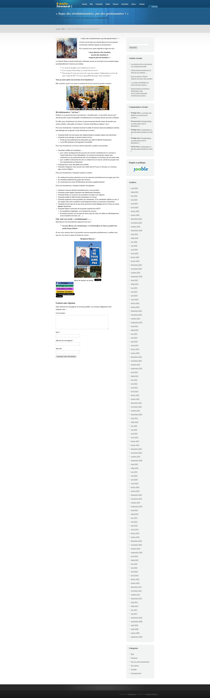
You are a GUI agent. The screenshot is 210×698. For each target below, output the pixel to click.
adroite (68, 18)
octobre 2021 (135, 410)
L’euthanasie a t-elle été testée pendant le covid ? (141, 132)
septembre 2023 (136, 322)
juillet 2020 (134, 468)
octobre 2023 (135, 318)
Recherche (155, 6)
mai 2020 (134, 476)
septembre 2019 (136, 506)
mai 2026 (134, 200)
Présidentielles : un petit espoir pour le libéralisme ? (141, 123)
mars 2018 (134, 575)
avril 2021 (134, 433)
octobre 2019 (135, 502)
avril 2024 (134, 295)
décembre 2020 (136, 449)
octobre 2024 (135, 272)
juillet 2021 (134, 422)
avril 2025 (134, 249)
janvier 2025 (135, 261)
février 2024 (135, 303)
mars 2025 (134, 253)
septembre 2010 (136, 617)
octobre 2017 (135, 594)
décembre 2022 (136, 357)
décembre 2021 (136, 403)
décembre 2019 (136, 495)
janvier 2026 (135, 215)
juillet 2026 (134, 192)
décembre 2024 (136, 265)
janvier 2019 (135, 537)
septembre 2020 (136, 460)
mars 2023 (134, 345)
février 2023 (135, 349)
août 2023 (134, 326)
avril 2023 (134, 341)
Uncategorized (136, 673)
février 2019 (135, 533)
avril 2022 (134, 387)
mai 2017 (134, 614)
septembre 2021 (136, 414)
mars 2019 (134, 529)
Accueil (84, 4)
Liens (133, 4)
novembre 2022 (136, 361)
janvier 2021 (135, 445)
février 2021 (135, 441)
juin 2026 (134, 196)
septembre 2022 (136, 368)
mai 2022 (134, 384)
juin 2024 (134, 288)
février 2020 (135, 487)
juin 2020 (134, 472)
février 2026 (135, 211)
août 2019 (134, 510)
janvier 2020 (135, 491)
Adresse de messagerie (64, 340)
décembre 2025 (136, 219)
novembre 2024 (136, 269)
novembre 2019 (136, 499)
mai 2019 (134, 522)
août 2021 (134, 418)
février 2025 (135, 257)
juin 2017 (134, 610)
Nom (58, 332)
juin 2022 (134, 380)
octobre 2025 (135, 226)
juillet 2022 (134, 376)
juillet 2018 (134, 560)
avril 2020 (134, 479)
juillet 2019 (134, 514)
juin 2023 (134, 334)
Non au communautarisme (140, 662)
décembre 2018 (136, 541)
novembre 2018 (136, 545)
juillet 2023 (134, 330)
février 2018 (135, 579)
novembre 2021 (136, 407)
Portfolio (134, 669)
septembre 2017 (136, 598)
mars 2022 (134, 391)
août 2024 (134, 280)
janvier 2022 (135, 399)
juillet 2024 (134, 284)
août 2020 (134, 464)
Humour (115, 4)
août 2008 (134, 625)
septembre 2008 (136, 621)
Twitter (107, 4)
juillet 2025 (134, 238)
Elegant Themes (152, 694)
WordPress (132, 694)
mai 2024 (134, 292)
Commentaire (60, 313)
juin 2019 (134, 518)
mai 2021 (134, 430)
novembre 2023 (136, 315)
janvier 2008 (135, 633)
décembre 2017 (136, 587)
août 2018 (134, 556)
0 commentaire (101, 18)
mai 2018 (134, 568)
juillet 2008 (134, 629)
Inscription (124, 4)
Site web (59, 348)
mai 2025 (134, 246)
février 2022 (135, 395)
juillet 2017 (134, 606)
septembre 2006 (136, 637)
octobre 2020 (135, 456)
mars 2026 (134, 207)
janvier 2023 (135, 353)
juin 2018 (134, 564)
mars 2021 (134, 437)
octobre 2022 (135, 364)
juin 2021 (134, 426)
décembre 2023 (136, 311)
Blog (91, 4)
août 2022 (134, 372)
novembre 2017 (136, 591)
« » (141, 115)
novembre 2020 (136, 453)
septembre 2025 (136, 230)
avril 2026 (134, 203)
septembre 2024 (136, 276)
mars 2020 (134, 483)
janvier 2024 (135, 307)
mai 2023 (134, 338)
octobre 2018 (135, 548)
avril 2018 (134, 571)
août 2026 (134, 188)
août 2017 (134, 602)
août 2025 (134, 234)
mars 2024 (134, 299)
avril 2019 (134, 525)
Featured (134, 658)
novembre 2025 (136, 223)
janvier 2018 (135, 583)
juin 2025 (134, 242)
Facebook (99, 4)
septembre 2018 (136, 552)
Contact (141, 4)
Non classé (135, 665)
